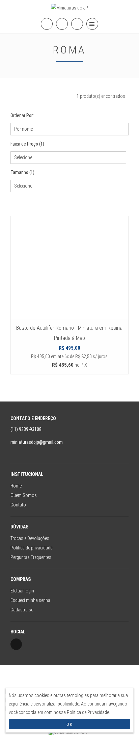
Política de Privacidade (88, 712)
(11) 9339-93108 (26, 429)
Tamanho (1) (22, 172)
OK (69, 724)
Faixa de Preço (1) (27, 144)
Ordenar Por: (22, 115)
